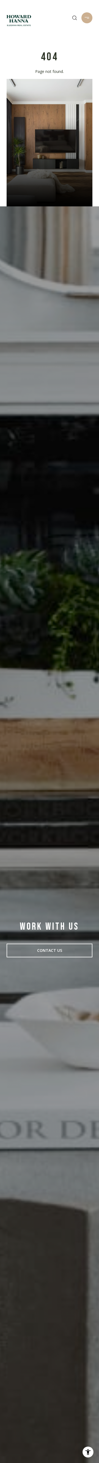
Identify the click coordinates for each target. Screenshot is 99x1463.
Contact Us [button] (49, 950)
